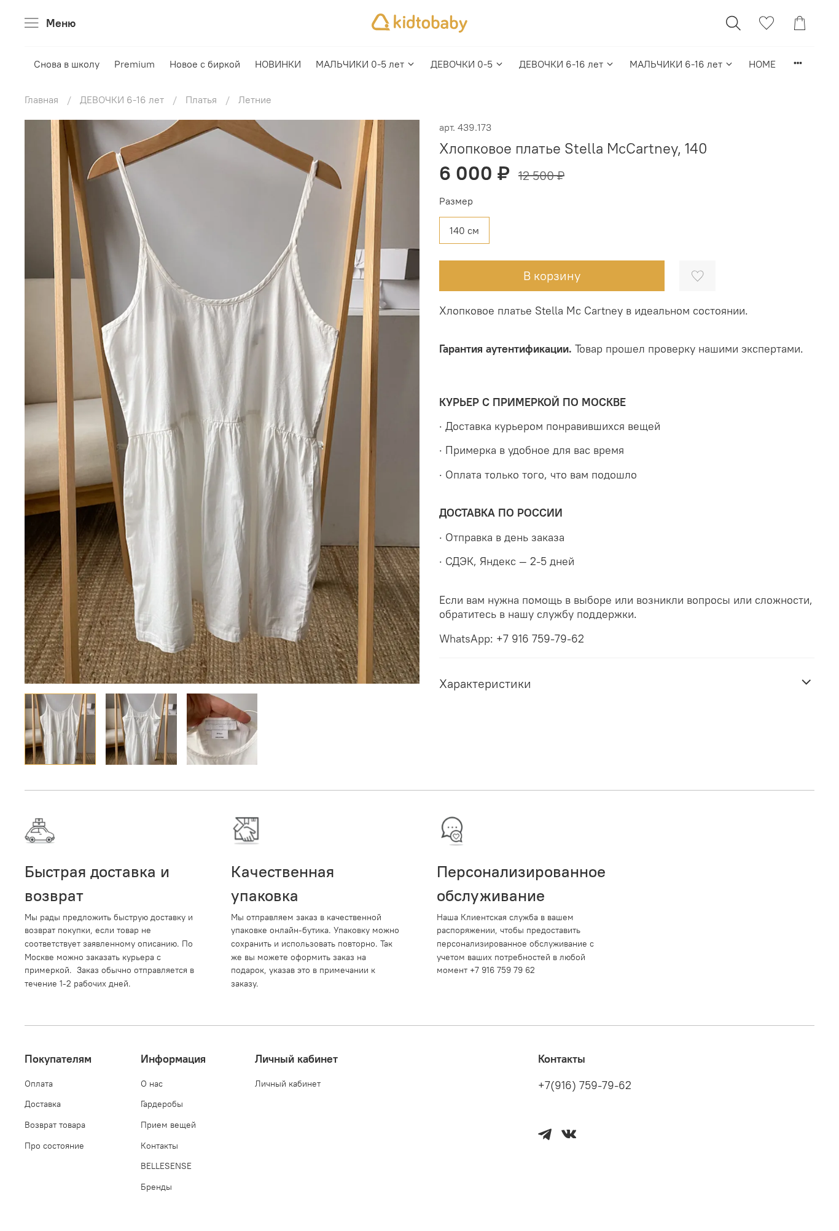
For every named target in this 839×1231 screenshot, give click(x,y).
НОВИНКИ (278, 64)
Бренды (156, 1186)
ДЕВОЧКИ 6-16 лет (561, 64)
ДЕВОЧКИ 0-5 (462, 64)
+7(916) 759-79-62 (584, 1085)
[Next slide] (400, 401)
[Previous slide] (44, 401)
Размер (456, 201)
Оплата (39, 1083)
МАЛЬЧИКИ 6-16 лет (676, 64)
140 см (464, 230)
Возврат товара (55, 1124)
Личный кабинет (288, 1083)
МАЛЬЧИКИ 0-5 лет (360, 64)
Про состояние (54, 1145)
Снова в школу (67, 64)
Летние (254, 99)
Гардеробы (162, 1103)
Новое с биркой (205, 64)
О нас (152, 1083)
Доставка (43, 1103)
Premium (134, 64)
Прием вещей (168, 1124)
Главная (41, 99)
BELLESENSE (166, 1165)
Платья (201, 99)
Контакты (159, 1145)
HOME (762, 64)
